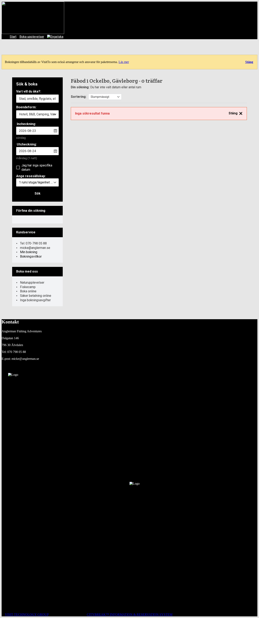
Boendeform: (26, 107)
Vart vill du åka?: (28, 91)
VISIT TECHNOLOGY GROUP (27, 614)
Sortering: (78, 97)
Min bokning (28, 252)
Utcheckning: (27, 144)
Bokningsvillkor (31, 256)
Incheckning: (26, 124)
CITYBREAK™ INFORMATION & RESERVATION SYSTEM (129, 614)
